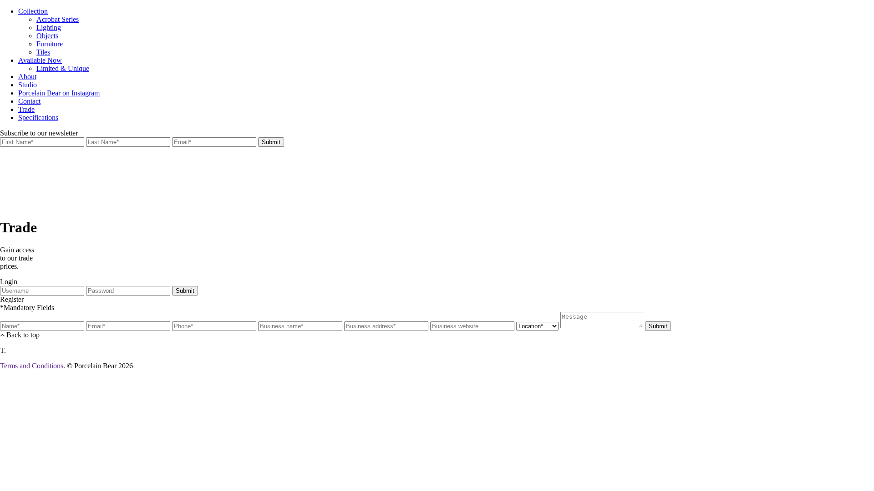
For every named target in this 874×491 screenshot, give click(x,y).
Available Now (40, 60)
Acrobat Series (57, 19)
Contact (29, 101)
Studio (27, 85)
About (27, 76)
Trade (26, 109)
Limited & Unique (62, 68)
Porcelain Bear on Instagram (59, 93)
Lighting (48, 27)
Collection (33, 11)
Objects (47, 36)
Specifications (38, 117)
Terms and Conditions (31, 366)
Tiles (43, 52)
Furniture (49, 44)
